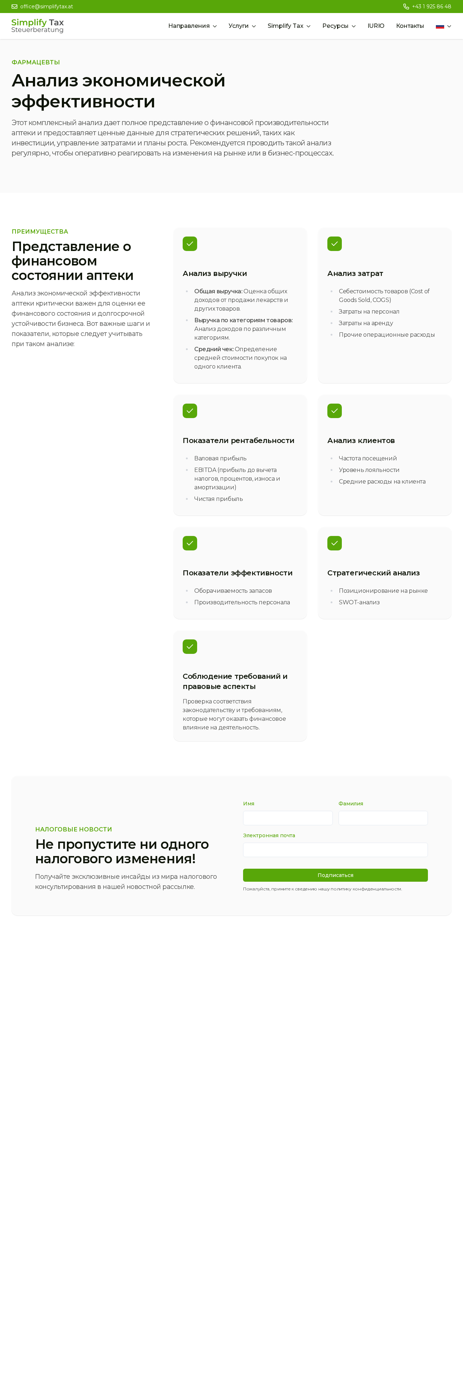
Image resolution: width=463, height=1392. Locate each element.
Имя (248, 803)
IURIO (376, 25)
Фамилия (351, 803)
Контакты (410, 25)
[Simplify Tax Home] (38, 26)
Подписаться (335, 875)
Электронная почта (269, 835)
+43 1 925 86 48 (431, 6)
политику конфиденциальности (366, 888)
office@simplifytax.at (46, 6)
